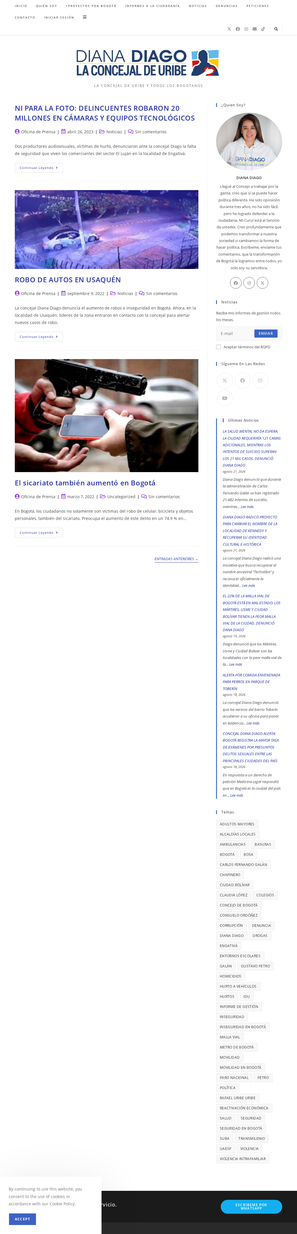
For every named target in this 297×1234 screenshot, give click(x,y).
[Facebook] (237, 29)
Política (228, 1087)
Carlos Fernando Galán (243, 864)
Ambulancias (233, 844)
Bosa (248, 854)
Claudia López (233, 895)
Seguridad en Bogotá (241, 1128)
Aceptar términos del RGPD (247, 347)
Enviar (266, 333)
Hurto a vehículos (238, 986)
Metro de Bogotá (237, 1047)
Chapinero (230, 874)
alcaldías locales (238, 834)
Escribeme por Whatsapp (251, 1206)
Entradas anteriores (176, 559)
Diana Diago (232, 935)
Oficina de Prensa (38, 131)
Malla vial (230, 1037)
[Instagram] (246, 29)
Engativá (229, 945)
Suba (225, 1138)
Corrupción (231, 925)
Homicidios (231, 976)
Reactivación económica (244, 1108)
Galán (226, 966)
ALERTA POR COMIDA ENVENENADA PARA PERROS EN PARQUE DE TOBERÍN (251, 681)
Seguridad (251, 1118)
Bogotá (227, 854)
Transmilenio (251, 1138)
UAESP (225, 1148)
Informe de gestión (239, 1006)
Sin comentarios (150, 131)
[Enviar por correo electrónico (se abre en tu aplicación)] (254, 29)
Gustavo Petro (255, 966)
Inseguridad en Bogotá (243, 1026)
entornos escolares (240, 955)
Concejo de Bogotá (239, 905)
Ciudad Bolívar (235, 884)
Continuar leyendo (41, 168)
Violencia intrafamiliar (243, 1158)
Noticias (114, 131)
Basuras (263, 844)
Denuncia (261, 925)
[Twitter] (262, 283)
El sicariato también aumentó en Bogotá (85, 482)
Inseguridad (232, 1016)
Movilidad (230, 1057)
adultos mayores (237, 824)
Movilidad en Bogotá (241, 1067)
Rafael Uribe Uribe (238, 1097)
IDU (246, 996)
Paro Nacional (234, 1077)
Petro (263, 1077)
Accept (22, 1219)
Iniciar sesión (59, 17)
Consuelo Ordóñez (239, 915)
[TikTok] (263, 29)
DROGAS (260, 935)
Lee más (247, 506)
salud (226, 1118)
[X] (229, 29)
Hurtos (227, 996)
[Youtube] (225, 398)
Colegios (265, 895)
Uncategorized (121, 496)
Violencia (249, 1148)
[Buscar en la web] (276, 29)
